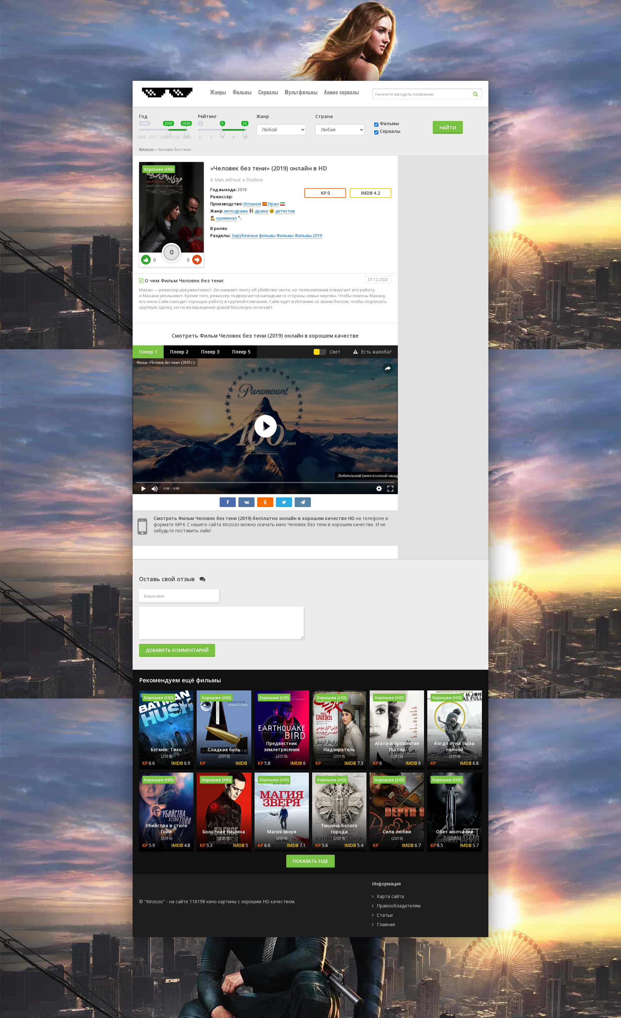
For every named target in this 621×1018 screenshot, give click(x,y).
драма (261, 211)
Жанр (262, 116)
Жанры (218, 92)
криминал (226, 218)
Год (143, 116)
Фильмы (242, 92)
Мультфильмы (301, 92)
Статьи (385, 915)
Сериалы (268, 92)
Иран (273, 204)
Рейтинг (207, 116)
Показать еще (310, 861)
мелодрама (236, 211)
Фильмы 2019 (308, 235)
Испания (252, 204)
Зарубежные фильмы (254, 235)
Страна (324, 116)
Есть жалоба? (376, 352)
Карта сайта (390, 896)
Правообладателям (398, 906)
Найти (448, 128)
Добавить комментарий (177, 650)
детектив (285, 211)
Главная (386, 924)
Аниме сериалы (341, 92)
